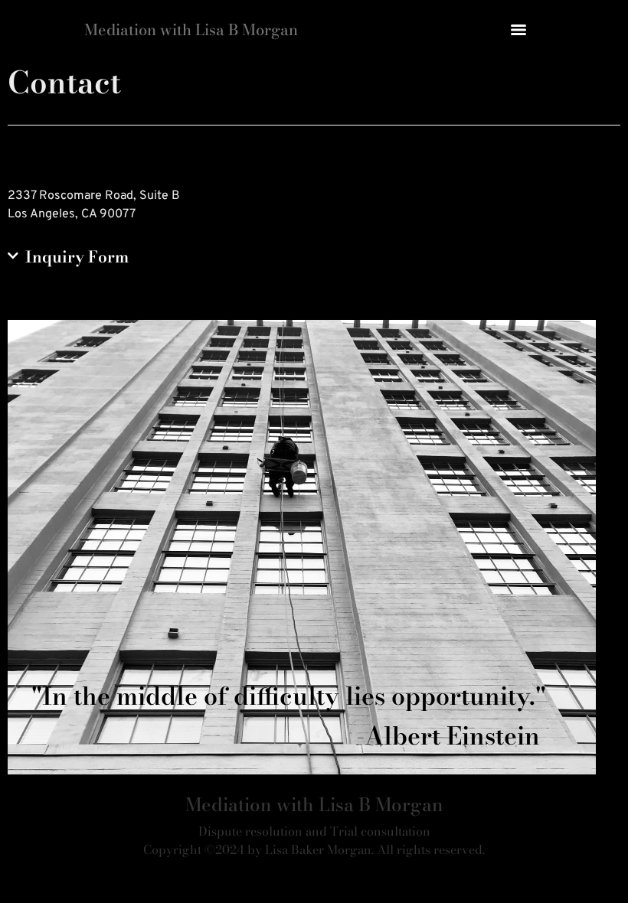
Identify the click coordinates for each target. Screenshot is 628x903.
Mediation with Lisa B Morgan (191, 29)
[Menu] (518, 29)
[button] (314, 257)
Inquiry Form (77, 257)
